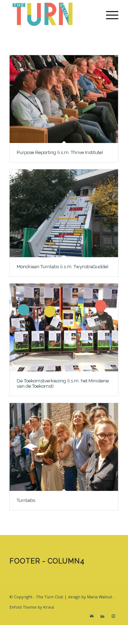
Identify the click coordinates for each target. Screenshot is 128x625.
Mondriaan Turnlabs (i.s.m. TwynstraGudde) (62, 266)
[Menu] (108, 14)
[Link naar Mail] (91, 616)
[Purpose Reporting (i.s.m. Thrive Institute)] (64, 99)
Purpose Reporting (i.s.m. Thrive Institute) (60, 152)
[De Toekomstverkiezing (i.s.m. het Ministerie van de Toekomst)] (64, 327)
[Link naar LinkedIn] (102, 616)
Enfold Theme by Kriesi (32, 607)
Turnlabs (26, 500)
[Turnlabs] (64, 447)
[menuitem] (108, 14)
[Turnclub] (53, 14)
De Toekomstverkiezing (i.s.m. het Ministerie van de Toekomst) (63, 383)
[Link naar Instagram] (113, 616)
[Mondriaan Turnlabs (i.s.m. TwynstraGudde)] (64, 213)
